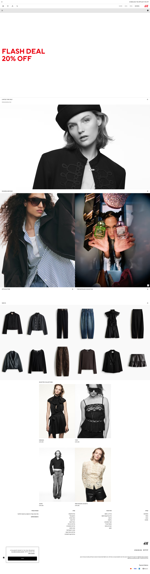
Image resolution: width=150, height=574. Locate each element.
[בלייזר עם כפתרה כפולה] (112, 361)
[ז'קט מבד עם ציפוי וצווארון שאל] (12, 361)
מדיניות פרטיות (71, 524)
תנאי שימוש (72, 528)
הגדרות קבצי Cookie (70, 534)
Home (120, 6)
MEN (131, 6)
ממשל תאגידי (108, 524)
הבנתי (22, 558)
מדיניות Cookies (70, 526)
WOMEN (137, 6)
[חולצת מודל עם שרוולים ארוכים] (87, 361)
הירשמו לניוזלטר (34, 517)
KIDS (126, 6)
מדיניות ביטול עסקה (70, 532)
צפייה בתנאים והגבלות (6, 102)
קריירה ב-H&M (108, 514)
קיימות (110, 518)
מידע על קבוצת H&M (107, 516)
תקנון (110, 528)
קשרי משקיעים (108, 522)
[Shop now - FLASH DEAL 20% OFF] (147, 99)
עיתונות (110, 520)
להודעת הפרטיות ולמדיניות (17, 551)
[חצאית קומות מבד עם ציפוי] (137, 361)
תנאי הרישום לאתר (70, 530)
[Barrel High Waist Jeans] (62, 361)
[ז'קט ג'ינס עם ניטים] (37, 324)
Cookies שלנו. (31, 553)
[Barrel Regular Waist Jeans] (87, 324)
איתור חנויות (72, 518)
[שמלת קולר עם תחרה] (112, 324)
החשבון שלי (72, 516)
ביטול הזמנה (72, 522)
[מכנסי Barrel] (137, 324)
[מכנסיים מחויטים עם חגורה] (62, 324)
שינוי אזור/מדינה (138, 550)
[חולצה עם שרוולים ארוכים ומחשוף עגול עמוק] (37, 361)
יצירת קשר (72, 520)
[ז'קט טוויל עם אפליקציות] (12, 324)
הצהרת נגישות (108, 526)
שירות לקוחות (72, 514)
